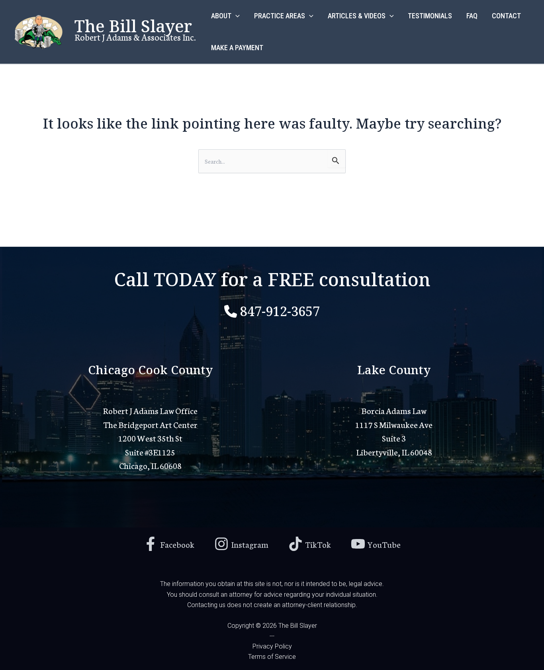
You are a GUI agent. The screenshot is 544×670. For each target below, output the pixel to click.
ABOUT (221, 16)
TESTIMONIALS (430, 16)
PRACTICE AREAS (279, 16)
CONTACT (506, 16)
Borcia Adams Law (394, 410)
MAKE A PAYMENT (237, 47)
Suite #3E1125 (150, 451)
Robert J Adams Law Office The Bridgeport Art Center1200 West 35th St (150, 423)
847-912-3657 (280, 310)
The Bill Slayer (133, 24)
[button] (235, 16)
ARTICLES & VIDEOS (356, 16)
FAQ (471, 16)
